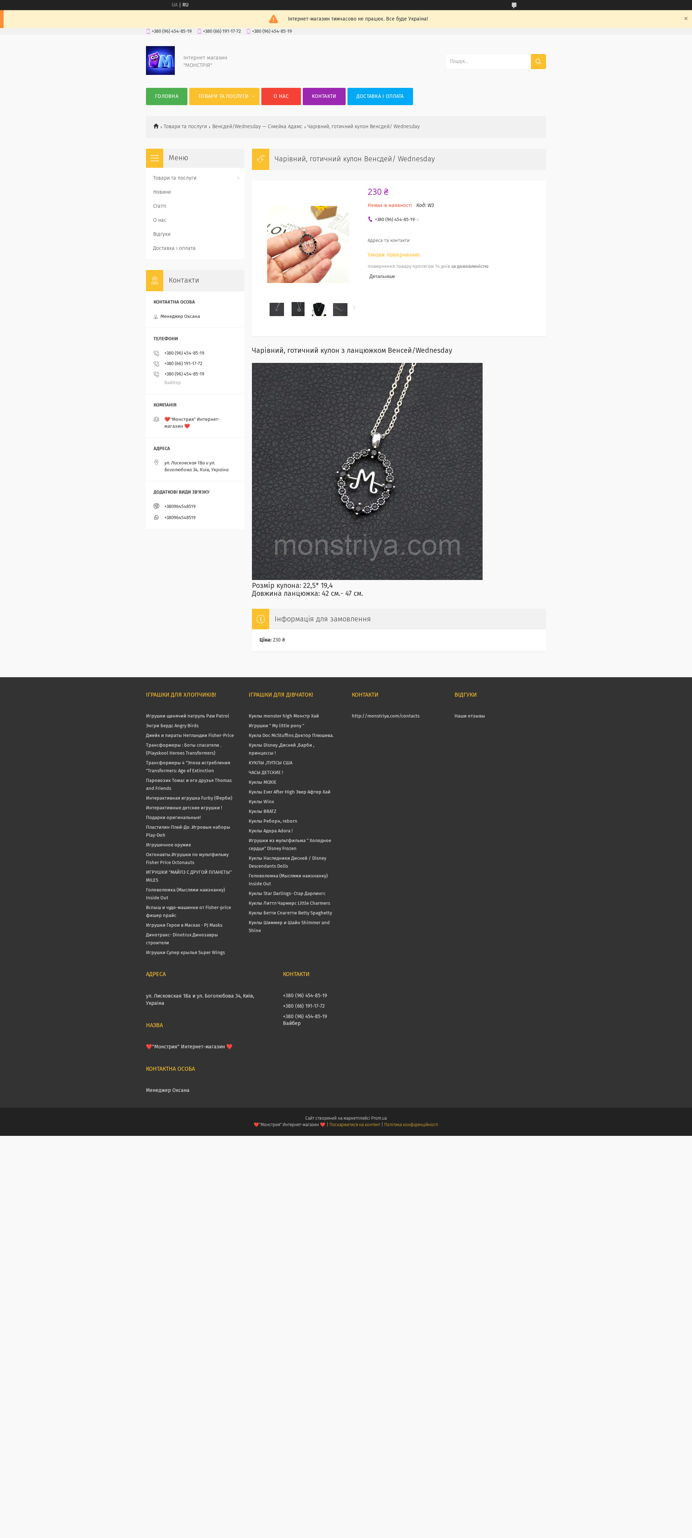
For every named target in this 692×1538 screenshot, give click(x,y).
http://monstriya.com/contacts (386, 716)
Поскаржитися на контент (354, 1125)
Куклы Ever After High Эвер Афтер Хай (290, 792)
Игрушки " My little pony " (276, 726)
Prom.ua (379, 1118)
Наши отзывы (469, 716)
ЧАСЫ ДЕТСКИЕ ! (266, 772)
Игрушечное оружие (168, 845)
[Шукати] (538, 61)
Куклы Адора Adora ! (271, 831)
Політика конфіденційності (411, 1125)
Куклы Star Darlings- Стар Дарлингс (287, 893)
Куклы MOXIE (262, 782)
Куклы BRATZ (262, 811)
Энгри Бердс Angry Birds (172, 726)
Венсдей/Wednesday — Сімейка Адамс (257, 126)
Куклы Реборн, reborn (273, 821)
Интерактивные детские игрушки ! (184, 808)
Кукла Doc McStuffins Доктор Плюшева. (291, 735)
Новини (162, 192)
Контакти (324, 96)
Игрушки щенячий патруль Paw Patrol (187, 716)
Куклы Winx (261, 802)
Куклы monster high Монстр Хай (284, 716)
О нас (281, 96)
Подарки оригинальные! (173, 817)
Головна (166, 96)
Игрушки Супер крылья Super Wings (185, 952)
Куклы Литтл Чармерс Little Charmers (289, 903)
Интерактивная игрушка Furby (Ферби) (189, 798)
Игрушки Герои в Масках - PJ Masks (184, 925)
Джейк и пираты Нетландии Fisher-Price (190, 735)
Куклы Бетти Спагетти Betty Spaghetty (290, 913)
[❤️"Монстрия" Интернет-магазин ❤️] (160, 73)
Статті (160, 206)
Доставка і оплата (380, 96)
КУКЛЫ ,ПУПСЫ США (270, 763)
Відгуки (161, 234)
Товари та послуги (223, 96)
